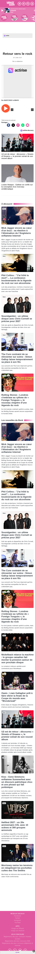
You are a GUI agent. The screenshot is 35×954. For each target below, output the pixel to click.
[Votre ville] (19, 4)
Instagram (17, 920)
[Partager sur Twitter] (13, 126)
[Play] (2, 10)
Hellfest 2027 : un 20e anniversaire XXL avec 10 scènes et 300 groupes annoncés (14, 826)
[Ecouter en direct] (24, 4)
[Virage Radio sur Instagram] (25, 950)
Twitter (17, 918)
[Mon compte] (32, 4)
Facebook (17, 916)
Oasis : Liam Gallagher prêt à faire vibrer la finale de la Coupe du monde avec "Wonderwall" (16, 697)
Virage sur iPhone (17, 928)
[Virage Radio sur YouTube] (20, 950)
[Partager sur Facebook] (8, 126)
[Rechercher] (28, 4)
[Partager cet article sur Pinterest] (17, 126)
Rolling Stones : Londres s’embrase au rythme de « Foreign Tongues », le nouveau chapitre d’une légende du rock (15, 400)
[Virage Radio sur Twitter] (15, 950)
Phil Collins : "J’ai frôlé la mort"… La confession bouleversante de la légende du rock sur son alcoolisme (16, 279)
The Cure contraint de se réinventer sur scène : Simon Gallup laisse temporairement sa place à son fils (17, 358)
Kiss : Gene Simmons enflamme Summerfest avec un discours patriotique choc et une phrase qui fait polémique (16, 782)
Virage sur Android (17, 931)
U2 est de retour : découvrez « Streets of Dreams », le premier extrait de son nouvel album (17, 735)
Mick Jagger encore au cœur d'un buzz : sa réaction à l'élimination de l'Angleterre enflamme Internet (16, 232)
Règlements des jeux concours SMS (17, 941)
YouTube (17, 922)
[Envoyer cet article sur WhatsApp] (22, 126)
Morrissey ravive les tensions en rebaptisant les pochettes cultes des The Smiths (16, 868)
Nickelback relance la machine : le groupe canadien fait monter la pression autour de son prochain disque (17, 658)
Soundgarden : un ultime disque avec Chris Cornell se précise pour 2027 (16, 318)
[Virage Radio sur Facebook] (10, 950)
